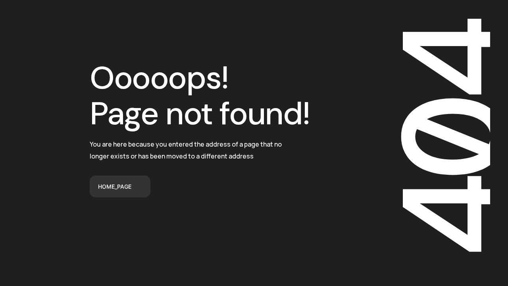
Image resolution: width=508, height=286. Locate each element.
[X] (112, 224)
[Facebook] (92, 224)
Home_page (114, 186)
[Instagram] (154, 224)
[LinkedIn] (133, 224)
